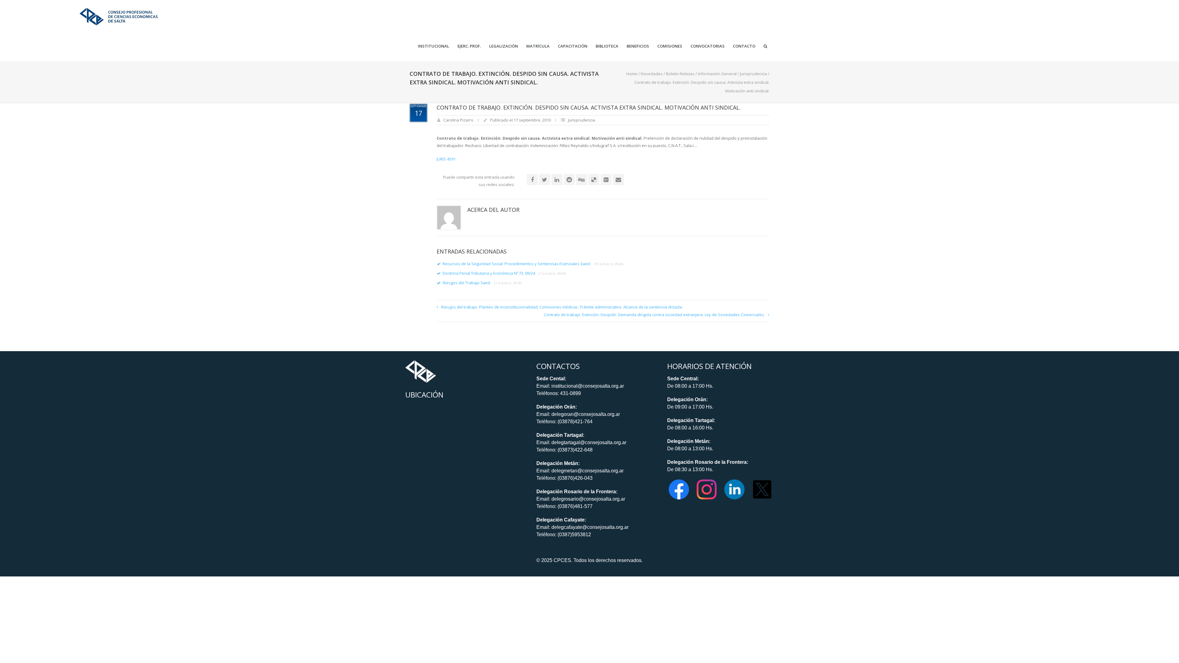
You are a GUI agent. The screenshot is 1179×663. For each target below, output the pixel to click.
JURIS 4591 (446, 159)
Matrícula (538, 46)
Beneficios (638, 46)
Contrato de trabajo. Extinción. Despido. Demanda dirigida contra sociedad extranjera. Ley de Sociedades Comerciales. (654, 314)
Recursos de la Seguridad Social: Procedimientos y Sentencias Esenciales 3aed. (533, 263)
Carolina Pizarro (458, 120)
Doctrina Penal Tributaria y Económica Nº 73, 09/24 (504, 273)
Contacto (744, 46)
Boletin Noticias (680, 73)
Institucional (433, 46)
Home (631, 73)
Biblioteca (607, 46)
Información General (717, 73)
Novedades (652, 73)
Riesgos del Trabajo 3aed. (482, 282)
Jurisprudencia (753, 73)
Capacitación (572, 46)
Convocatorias (708, 46)
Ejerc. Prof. (469, 46)
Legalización (503, 46)
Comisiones (669, 46)
